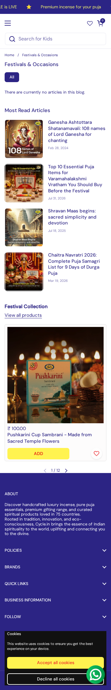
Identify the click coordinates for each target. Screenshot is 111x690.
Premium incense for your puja (71, 7)
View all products (23, 315)
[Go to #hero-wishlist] (90, 23)
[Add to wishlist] (96, 453)
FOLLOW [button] (13, 616)
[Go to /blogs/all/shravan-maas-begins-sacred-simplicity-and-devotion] (24, 227)
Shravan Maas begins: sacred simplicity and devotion (72, 217)
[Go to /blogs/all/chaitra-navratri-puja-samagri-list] (24, 271)
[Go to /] (54, 23)
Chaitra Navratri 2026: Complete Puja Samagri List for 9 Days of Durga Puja (74, 264)
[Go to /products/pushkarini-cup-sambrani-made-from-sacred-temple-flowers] (55, 375)
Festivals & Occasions (40, 55)
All (12, 77)
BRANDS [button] (12, 567)
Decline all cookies (55, 679)
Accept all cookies (55, 662)
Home (9, 55)
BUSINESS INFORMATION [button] (28, 600)
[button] (100, 23)
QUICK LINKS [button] (16, 583)
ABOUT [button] (11, 493)
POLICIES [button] (13, 550)
